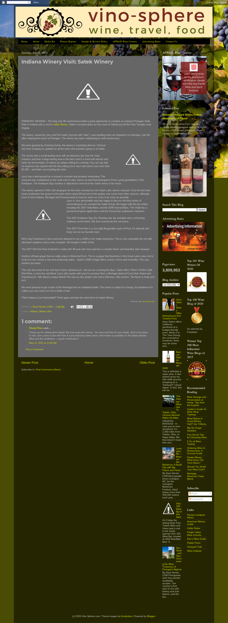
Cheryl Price (36, 328)
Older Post (147, 362)
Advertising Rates (151, 41)
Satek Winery (60, 124)
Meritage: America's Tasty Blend (195, 476)
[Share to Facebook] (87, 306)
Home (24, 41)
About (36, 41)
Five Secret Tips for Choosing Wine (197, 436)
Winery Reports (68, 41)
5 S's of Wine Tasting (194, 442)
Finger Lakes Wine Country (194, 533)
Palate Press (193, 543)
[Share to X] (84, 306)
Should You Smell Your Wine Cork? (196, 468)
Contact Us (171, 41)
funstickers (127, 616)
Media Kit (49, 41)
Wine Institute (194, 551)
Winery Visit (45, 311)
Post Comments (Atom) (48, 369)
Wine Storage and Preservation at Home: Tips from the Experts (196, 401)
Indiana (34, 311)
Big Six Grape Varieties (194, 429)
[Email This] (78, 306)
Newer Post (29, 362)
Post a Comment (34, 349)
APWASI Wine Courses (125, 41)
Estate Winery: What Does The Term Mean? (195, 460)
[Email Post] (72, 307)
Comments (197, 499)
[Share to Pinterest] (90, 306)
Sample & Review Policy (94, 41)
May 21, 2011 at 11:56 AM (43, 343)
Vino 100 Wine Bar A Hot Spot (179, 510)
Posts (194, 493)
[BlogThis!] (81, 306)
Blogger (151, 616)
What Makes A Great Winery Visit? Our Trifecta (196, 421)
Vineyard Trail (194, 547)
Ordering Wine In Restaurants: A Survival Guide (196, 451)
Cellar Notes (193, 528)
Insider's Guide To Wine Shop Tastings (196, 412)
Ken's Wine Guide (196, 539)
